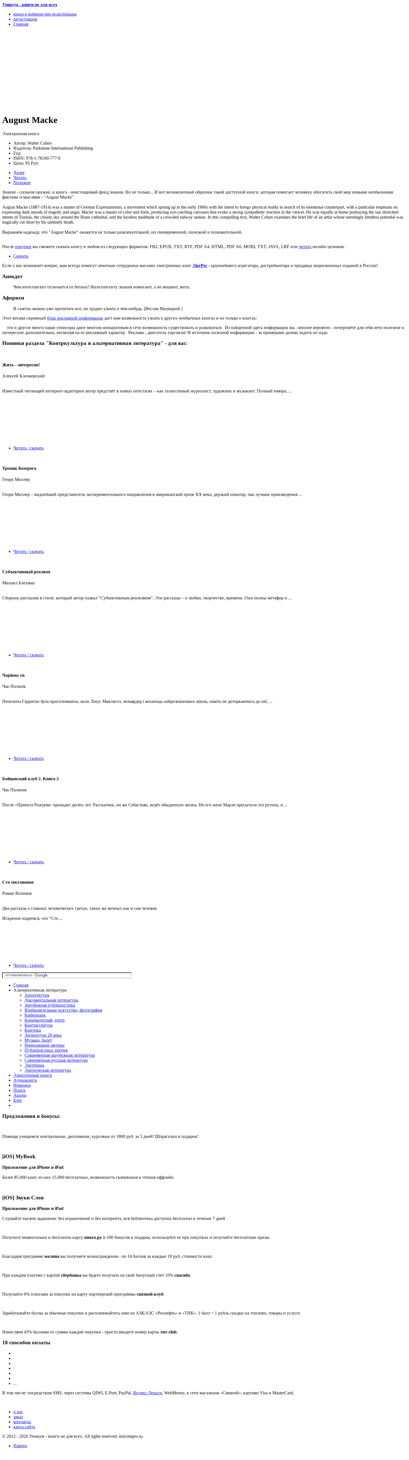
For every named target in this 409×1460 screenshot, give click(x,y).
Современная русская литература (56, 1060)
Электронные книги (32, 1075)
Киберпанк (35, 1015)
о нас (18, 1411)
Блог (17, 1100)
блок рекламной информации (75, 318)
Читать (19, 177)
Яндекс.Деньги (147, 1392)
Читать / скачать (28, 448)
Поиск (19, 1090)
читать (305, 246)
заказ (18, 1416)
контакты (22, 1421)
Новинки (22, 1085)
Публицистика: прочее (46, 1050)
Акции (19, 1095)
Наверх (20, 1445)
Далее (18, 172)
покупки (23, 246)
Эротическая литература (47, 1070)
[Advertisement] (143, 70)
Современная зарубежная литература (59, 1055)
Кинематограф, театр (44, 1020)
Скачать (20, 256)
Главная (20, 985)
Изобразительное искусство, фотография (63, 1010)
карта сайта (24, 1426)
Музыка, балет (38, 1040)
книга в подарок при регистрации (45, 14)
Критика (32, 1030)
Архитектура (36, 995)
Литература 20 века (42, 1035)
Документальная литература (51, 1000)
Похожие (22, 182)
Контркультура (38, 1025)
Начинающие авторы (44, 1045)
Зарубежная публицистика (49, 1005)
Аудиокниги (25, 1080)
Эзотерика (34, 1065)
